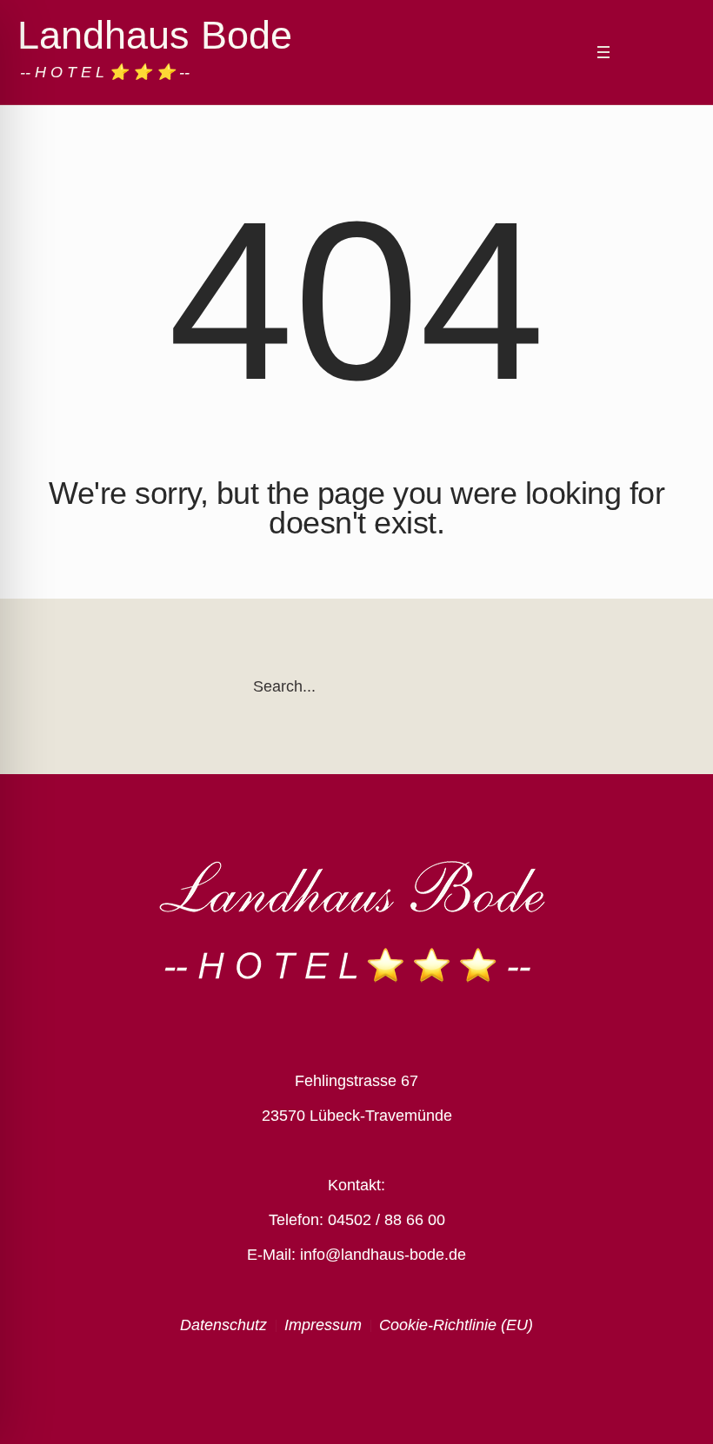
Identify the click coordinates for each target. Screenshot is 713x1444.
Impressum (323, 1325)
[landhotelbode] (659, 53)
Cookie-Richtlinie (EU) (456, 1325)
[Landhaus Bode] (356, 921)
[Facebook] (635, 53)
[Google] (682, 53)
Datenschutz (223, 1325)
